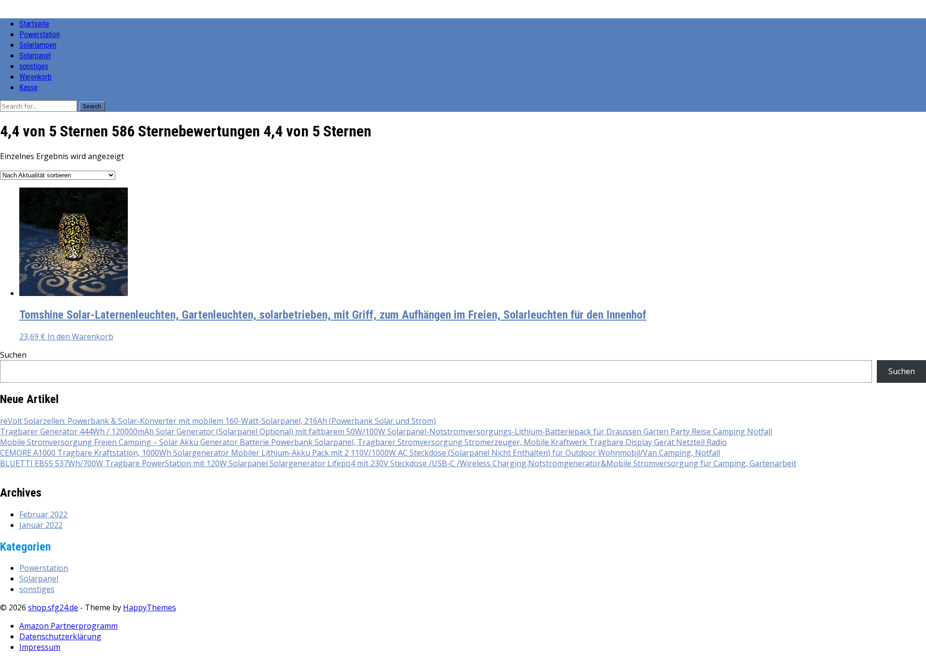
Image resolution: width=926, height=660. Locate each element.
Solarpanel (35, 55)
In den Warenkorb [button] (80, 336)
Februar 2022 (43, 514)
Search (92, 106)
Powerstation (39, 34)
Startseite (34, 23)
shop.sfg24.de (53, 607)
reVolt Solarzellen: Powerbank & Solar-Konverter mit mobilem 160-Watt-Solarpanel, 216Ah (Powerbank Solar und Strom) (218, 421)
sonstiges (33, 66)
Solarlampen (37, 45)
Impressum (39, 647)
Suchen (13, 355)
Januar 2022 (41, 525)
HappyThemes (149, 607)
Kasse (28, 87)
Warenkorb (35, 76)
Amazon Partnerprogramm (68, 625)
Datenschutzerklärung (60, 636)
